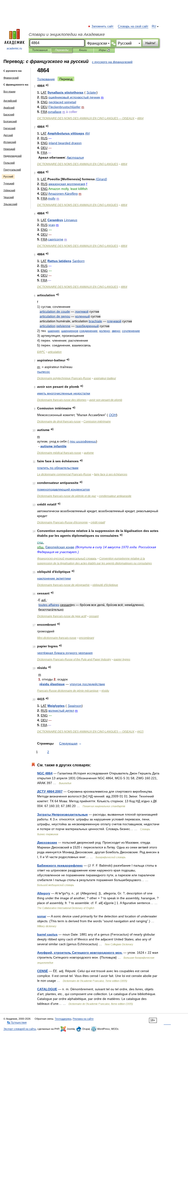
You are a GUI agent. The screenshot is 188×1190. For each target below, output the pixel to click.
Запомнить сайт (102, 26)
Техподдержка (63, 1018)
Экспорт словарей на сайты (19, 1028)
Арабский (8, 107)
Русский (8, 176)
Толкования (39, 50)
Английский (10, 100)
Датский (8, 135)
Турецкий (8, 183)
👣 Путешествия (17, 1022)
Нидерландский (12, 155)
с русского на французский (112, 62)
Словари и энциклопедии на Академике (67, 34)
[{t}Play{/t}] (47, 85)
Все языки (9, 91)
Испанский (9, 142)
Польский (9, 162)
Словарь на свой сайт (133, 26)
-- (56, 637)
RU (154, 26)
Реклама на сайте (83, 1018)
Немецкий (9, 149)
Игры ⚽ (104, 50)
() (101, 179)
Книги (83, 50)
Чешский (8, 197)
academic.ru (14, 48)
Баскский (8, 114)
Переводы (62, 50)
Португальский (12, 169)
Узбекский (9, 190)
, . (79, 952)
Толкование (46, 79)
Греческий (9, 128)
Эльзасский (10, 204)
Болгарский (10, 121)
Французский (11, 77)
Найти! (150, 43)
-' (62, 522)
